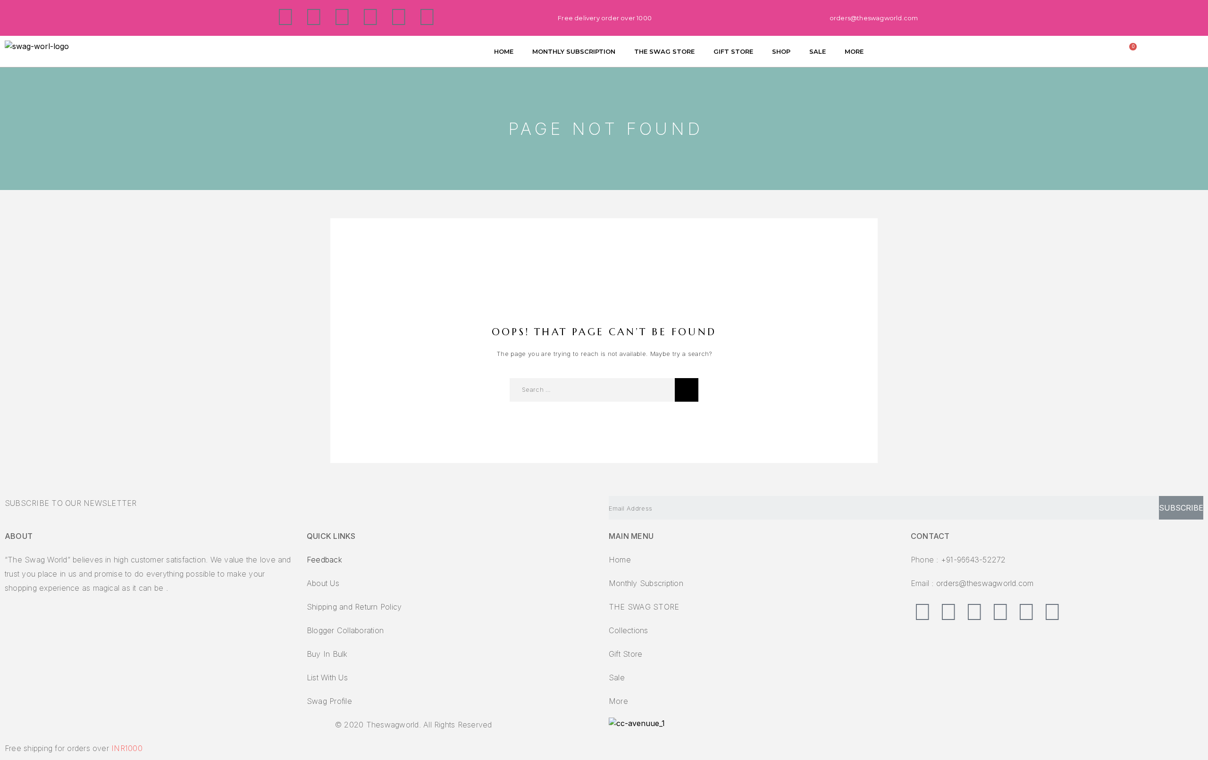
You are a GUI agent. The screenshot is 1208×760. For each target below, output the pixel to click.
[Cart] (1130, 50)
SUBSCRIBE (1181, 507)
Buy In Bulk (327, 654)
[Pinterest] (342, 16)
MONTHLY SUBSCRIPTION (573, 51)
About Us (323, 583)
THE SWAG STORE (664, 51)
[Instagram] (370, 16)
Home (620, 559)
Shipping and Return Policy (354, 606)
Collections (628, 630)
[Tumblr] (399, 16)
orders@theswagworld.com (985, 583)
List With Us (327, 677)
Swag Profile (329, 701)
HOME (503, 51)
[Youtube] (427, 16)
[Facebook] (285, 16)
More (618, 701)
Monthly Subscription (646, 583)
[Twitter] (314, 16)
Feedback (324, 559)
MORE (854, 51)
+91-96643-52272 (973, 559)
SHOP (781, 51)
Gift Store (625, 654)
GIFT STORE (733, 51)
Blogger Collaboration (345, 630)
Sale (617, 677)
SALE (817, 51)
